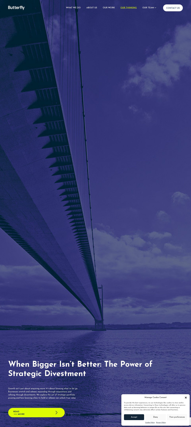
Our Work (109, 8)
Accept (134, 417)
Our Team (148, 8)
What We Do (73, 8)
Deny (155, 417)
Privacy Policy (161, 422)
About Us (91, 8)
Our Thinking (128, 8)
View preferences (177, 417)
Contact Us (173, 8)
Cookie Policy (150, 422)
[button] (186, 397)
